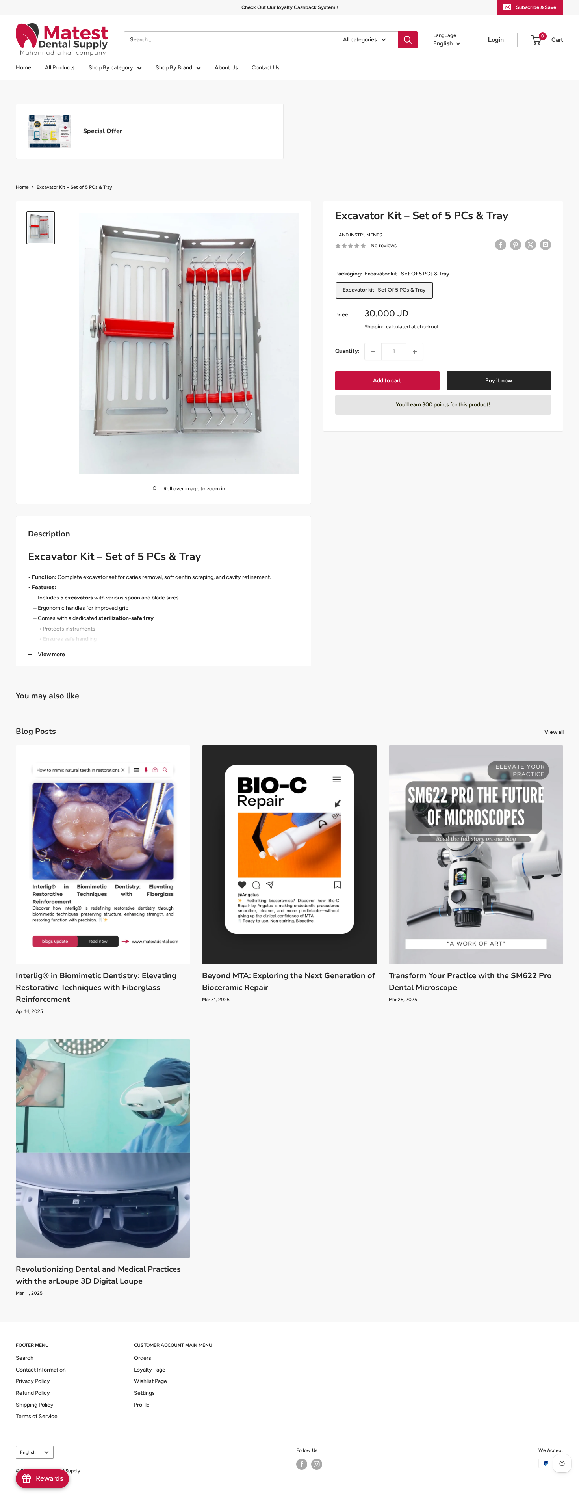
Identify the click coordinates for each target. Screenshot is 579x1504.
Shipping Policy (35, 1405)
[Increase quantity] (414, 351)
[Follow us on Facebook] (301, 1464)
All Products (60, 67)
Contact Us (266, 67)
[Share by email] (545, 244)
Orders (142, 1358)
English (28, 1452)
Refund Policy (33, 1393)
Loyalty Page (149, 1369)
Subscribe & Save (536, 7)
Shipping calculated (387, 326)
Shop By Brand (174, 67)
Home (23, 67)
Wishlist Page (150, 1381)
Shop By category (111, 67)
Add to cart (387, 380)
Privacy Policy (33, 1381)
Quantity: (347, 351)
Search (24, 1358)
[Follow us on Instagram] (316, 1464)
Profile (142, 1405)
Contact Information (41, 1369)
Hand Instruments (358, 235)
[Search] (408, 39)
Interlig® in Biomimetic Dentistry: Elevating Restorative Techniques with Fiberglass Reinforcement (96, 987)
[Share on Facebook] (500, 244)
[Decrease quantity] (373, 351)
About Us (226, 67)
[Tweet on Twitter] (530, 244)
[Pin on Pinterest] (515, 244)
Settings (144, 1393)
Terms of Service (37, 1416)
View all (554, 732)
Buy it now (498, 380)
